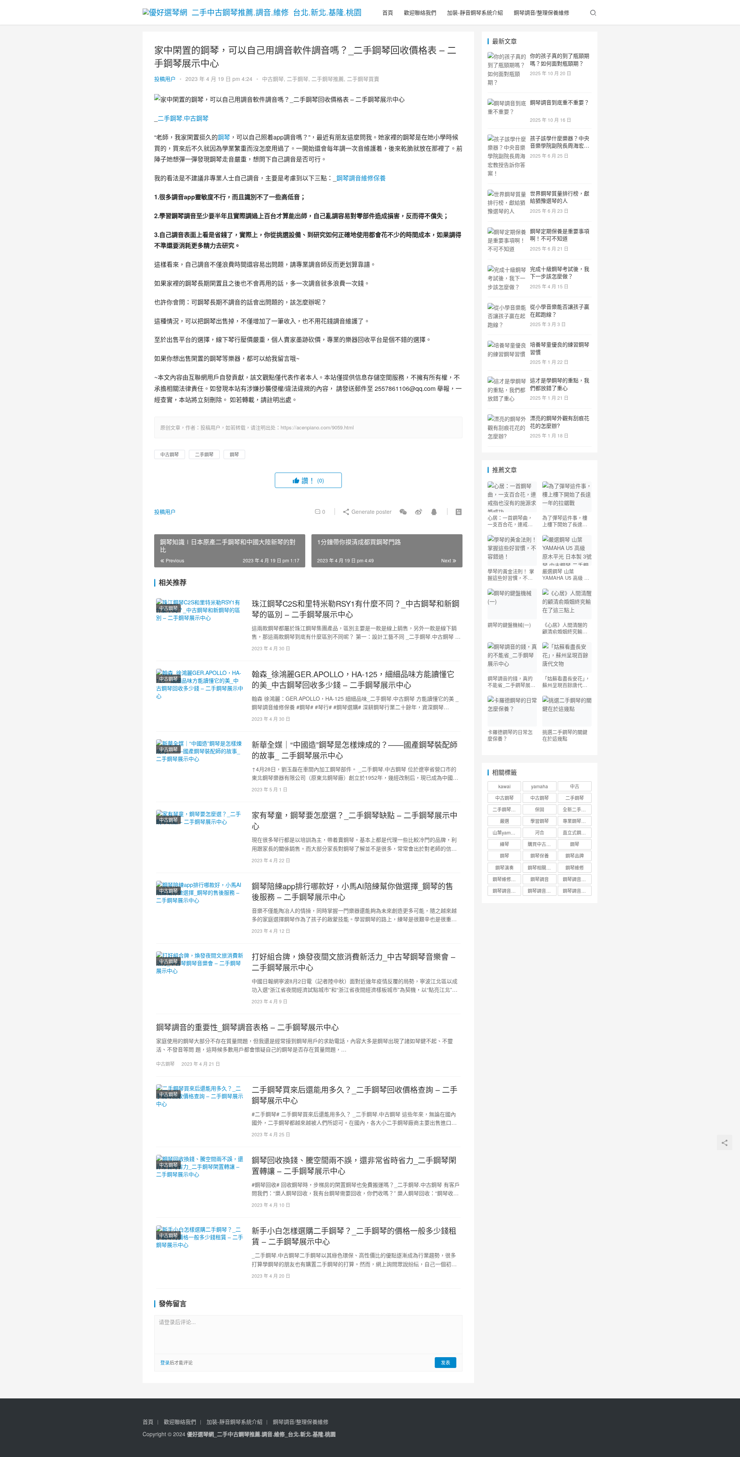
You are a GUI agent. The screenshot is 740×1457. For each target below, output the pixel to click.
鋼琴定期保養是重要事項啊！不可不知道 (559, 234)
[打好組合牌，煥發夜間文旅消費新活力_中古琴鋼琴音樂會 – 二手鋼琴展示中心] (200, 978)
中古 (574, 786)
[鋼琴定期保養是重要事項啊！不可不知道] (507, 232)
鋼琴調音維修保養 (361, 177)
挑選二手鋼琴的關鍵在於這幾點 (564, 735)
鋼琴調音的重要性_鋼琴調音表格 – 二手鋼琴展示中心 (247, 1027)
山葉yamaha (506, 832)
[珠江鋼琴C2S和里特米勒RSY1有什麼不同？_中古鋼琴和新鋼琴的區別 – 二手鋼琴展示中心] (200, 625)
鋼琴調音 (539, 879)
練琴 (504, 844)
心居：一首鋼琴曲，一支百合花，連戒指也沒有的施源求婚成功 (510, 520)
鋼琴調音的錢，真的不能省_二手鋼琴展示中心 (511, 681)
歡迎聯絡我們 (420, 12)
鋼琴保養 (539, 855)
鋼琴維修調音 (506, 879)
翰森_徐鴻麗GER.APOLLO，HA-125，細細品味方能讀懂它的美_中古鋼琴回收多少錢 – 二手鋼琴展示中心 (353, 679)
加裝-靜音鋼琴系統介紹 (475, 12)
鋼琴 (224, 137)
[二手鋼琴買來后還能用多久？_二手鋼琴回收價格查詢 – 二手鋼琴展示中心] (200, 1111)
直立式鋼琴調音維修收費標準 (577, 832)
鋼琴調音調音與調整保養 (542, 890)
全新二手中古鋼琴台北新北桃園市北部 (577, 809)
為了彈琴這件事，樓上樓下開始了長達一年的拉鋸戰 (564, 520)
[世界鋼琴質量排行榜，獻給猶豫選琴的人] (507, 194)
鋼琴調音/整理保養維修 (541, 12)
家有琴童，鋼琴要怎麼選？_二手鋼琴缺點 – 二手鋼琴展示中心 (354, 820)
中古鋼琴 (273, 78)
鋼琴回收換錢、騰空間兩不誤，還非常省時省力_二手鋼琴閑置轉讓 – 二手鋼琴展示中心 (354, 1165)
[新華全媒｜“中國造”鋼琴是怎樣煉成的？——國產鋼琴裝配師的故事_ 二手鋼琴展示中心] (200, 766)
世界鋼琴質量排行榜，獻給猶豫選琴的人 (559, 197)
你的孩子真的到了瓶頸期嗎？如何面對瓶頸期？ (559, 59)
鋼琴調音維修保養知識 (507, 890)
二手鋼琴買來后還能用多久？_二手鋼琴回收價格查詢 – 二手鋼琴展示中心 (354, 1095)
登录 (165, 1362)
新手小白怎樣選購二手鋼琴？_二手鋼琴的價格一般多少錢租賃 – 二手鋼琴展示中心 (354, 1236)
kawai (504, 786)
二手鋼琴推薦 (327, 78)
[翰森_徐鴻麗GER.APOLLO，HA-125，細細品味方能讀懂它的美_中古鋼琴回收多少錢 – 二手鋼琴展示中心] (200, 696)
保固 (539, 809)
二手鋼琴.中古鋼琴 (183, 118)
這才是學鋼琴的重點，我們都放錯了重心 (559, 384)
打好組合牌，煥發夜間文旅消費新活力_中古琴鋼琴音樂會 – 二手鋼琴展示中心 (353, 962)
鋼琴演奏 (504, 867)
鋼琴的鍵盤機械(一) (509, 624)
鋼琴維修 (574, 867)
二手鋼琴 (297, 78)
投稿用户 (165, 78)
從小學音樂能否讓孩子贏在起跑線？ (559, 310)
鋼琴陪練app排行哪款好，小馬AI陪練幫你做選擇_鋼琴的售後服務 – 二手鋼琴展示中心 (352, 891)
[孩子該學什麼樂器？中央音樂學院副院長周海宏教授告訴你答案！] (507, 139)
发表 (445, 1362)
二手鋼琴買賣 (363, 78)
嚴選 (504, 821)
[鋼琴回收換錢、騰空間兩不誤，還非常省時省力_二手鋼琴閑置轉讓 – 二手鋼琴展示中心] (200, 1182)
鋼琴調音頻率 (576, 890)
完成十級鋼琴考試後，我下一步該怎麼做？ (559, 272)
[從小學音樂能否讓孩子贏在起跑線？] (507, 307)
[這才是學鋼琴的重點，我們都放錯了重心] (507, 381)
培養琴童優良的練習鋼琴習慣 (559, 348)
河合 (539, 832)
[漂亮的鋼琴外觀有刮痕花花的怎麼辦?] (507, 418)
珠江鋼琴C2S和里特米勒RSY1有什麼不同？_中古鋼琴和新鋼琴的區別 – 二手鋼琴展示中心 (355, 609)
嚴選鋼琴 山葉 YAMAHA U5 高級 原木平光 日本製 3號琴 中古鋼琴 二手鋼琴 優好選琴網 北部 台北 (566, 574)
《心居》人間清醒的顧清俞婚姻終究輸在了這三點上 (564, 627)
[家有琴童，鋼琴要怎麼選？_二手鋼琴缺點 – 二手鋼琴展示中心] (200, 837)
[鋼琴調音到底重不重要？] (507, 103)
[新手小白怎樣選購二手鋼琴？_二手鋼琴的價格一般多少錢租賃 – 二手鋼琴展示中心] (200, 1252)
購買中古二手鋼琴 (542, 844)
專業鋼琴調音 (576, 821)
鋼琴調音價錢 (576, 879)
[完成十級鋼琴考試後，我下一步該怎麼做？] (507, 269)
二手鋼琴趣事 (506, 809)
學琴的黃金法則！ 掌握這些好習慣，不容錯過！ (511, 574)
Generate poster (371, 511)
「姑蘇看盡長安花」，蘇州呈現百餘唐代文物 (566, 681)
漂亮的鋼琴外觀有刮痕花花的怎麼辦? (559, 421)
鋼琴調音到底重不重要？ (559, 102)
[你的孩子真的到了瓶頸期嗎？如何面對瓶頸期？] (507, 56)
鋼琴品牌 (574, 855)
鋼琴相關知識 (541, 867)
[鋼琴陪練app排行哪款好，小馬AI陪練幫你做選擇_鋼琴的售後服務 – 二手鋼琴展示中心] (200, 908)
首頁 (387, 12)
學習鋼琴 (539, 821)
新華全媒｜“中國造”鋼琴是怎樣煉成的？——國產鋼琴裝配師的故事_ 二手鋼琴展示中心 (354, 750)
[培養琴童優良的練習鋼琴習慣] (507, 345)
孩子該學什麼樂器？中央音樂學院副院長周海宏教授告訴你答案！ (559, 145)
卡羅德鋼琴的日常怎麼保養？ (510, 735)
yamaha (539, 786)
